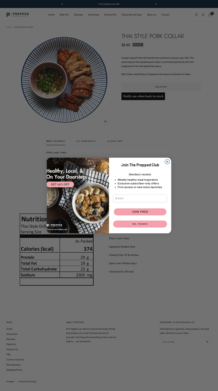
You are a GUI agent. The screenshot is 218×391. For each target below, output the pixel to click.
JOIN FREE (140, 211)
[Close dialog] (167, 161)
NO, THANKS (140, 224)
